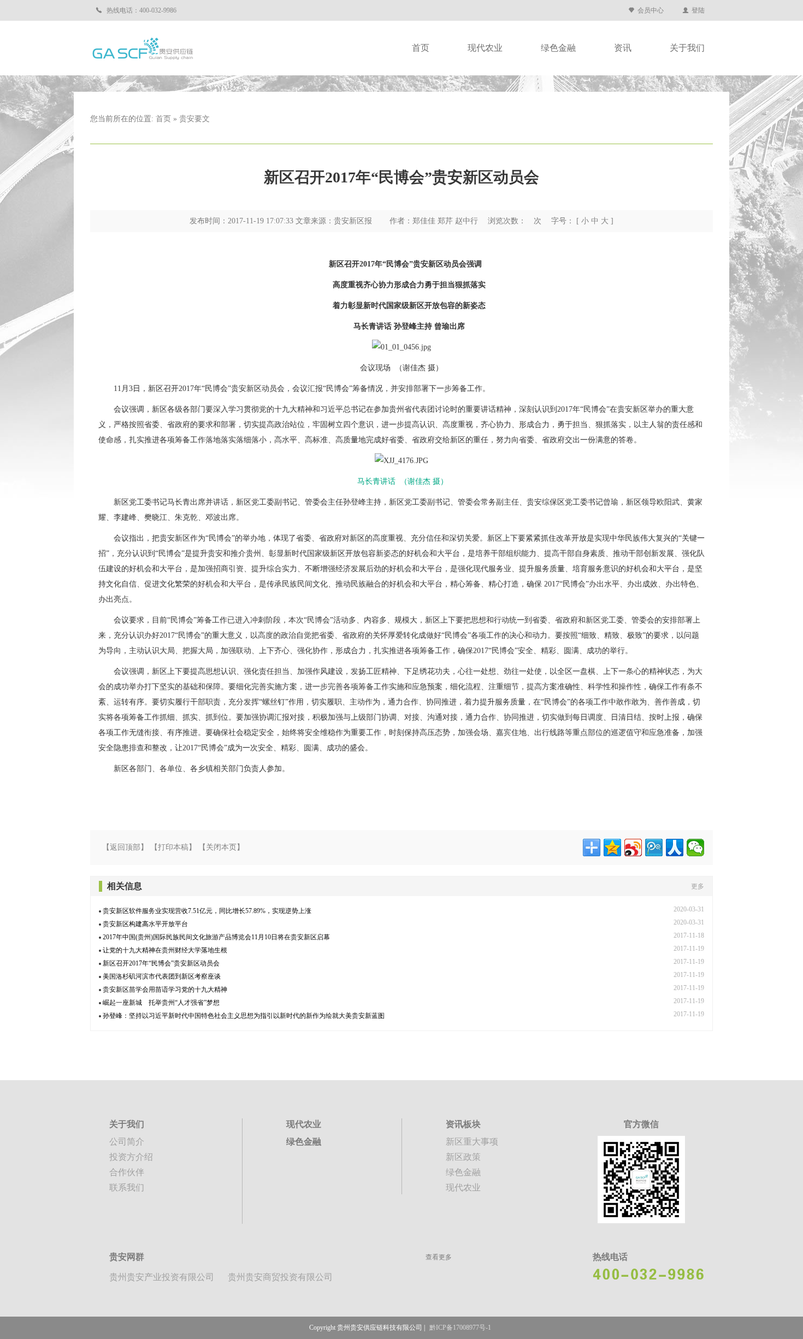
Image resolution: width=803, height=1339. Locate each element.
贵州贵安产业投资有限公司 (161, 1277)
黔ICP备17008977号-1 (460, 1327)
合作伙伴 (126, 1172)
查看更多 (439, 1257)
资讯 (622, 47)
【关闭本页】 (221, 847)
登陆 (698, 10)
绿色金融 (558, 47)
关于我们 (687, 47)
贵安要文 (194, 119)
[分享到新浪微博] (633, 847)
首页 (420, 47)
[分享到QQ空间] (612, 847)
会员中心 (650, 10)
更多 (697, 886)
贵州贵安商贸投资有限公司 (280, 1277)
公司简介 (126, 1141)
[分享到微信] (695, 847)
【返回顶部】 (125, 847)
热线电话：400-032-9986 (140, 10)
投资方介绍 (131, 1157)
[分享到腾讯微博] (654, 847)
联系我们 (126, 1187)
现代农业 (485, 47)
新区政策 (463, 1157)
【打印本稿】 (173, 847)
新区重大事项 (472, 1141)
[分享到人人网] (674, 847)
